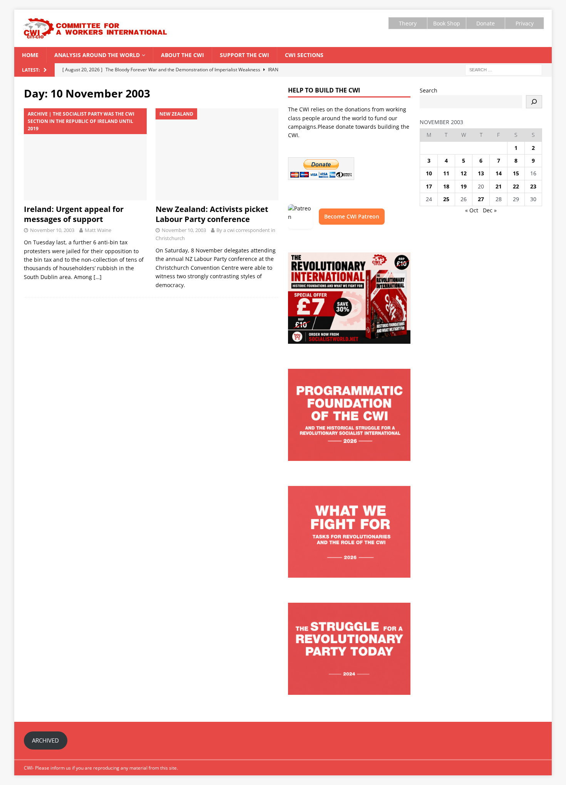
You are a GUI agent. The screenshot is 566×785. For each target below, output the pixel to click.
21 (499, 186)
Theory (408, 23)
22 (516, 186)
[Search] (534, 101)
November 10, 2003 (52, 230)
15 (516, 173)
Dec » (490, 210)
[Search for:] (503, 69)
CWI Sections (304, 55)
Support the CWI (244, 55)
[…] (98, 277)
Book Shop (446, 23)
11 (446, 173)
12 (464, 173)
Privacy (525, 23)
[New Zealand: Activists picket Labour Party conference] (217, 154)
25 (446, 199)
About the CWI (182, 55)
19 (464, 186)
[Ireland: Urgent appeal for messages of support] (85, 154)
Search (428, 90)
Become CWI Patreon (351, 216)
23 (533, 186)
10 (429, 173)
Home (30, 55)
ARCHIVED (45, 740)
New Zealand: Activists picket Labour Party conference (212, 214)
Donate (485, 23)
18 (446, 186)
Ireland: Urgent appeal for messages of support (74, 214)
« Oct (471, 210)
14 (499, 173)
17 (429, 186)
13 (481, 173)
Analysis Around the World (97, 55)
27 (481, 199)
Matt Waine (98, 230)
